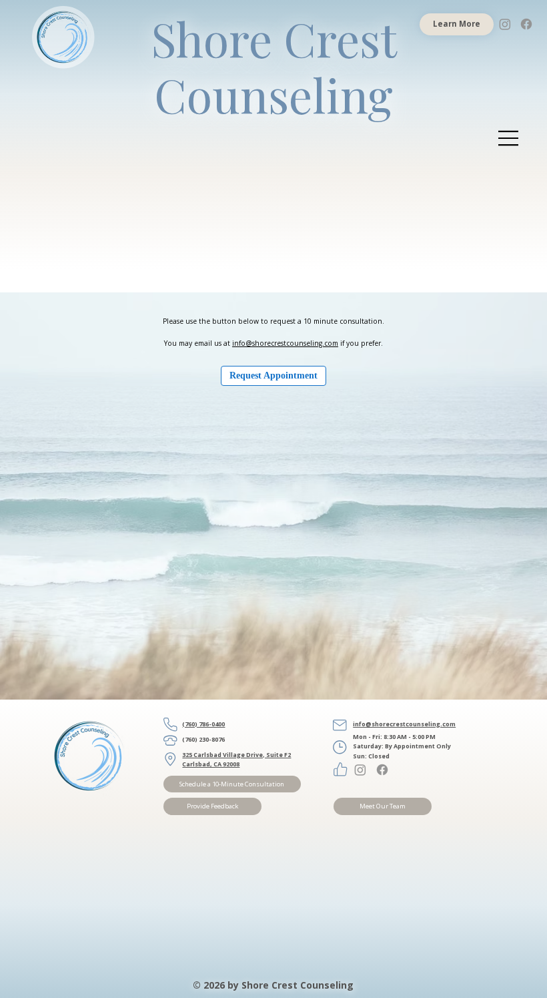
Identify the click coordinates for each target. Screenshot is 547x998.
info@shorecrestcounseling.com (285, 343)
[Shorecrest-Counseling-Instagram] (505, 24)
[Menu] (509, 138)
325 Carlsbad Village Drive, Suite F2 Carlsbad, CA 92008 (236, 759)
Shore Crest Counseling (274, 66)
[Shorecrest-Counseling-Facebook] (526, 24)
